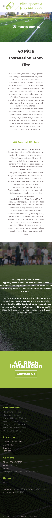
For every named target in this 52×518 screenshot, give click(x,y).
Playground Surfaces (12, 415)
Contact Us (26, 374)
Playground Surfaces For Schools (17, 424)
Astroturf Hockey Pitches (14, 418)
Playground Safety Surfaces (15, 421)
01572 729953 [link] (15, 465)
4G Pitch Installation (12, 431)
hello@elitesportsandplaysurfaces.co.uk (20, 471)
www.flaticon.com (40, 489)
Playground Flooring (12, 412)
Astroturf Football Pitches (14, 427)
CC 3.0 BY (19, 492)
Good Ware (22, 489)
